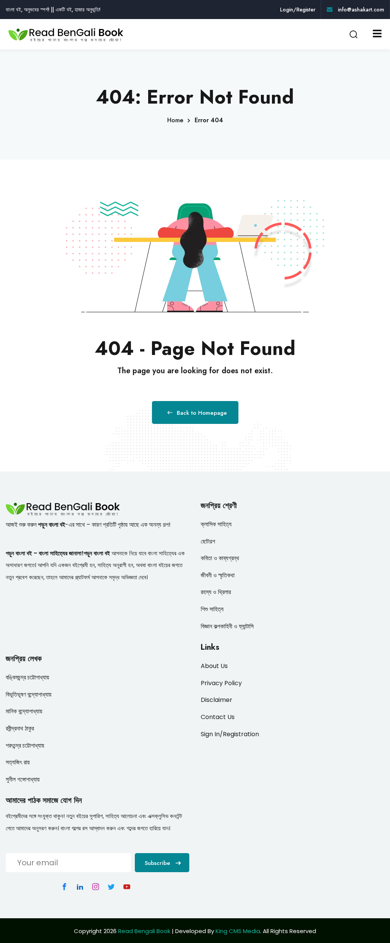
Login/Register (297, 9)
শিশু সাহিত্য (212, 609)
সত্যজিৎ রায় (18, 762)
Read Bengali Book (144, 931)
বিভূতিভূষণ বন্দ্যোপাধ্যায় (28, 694)
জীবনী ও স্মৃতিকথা (218, 575)
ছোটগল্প (208, 541)
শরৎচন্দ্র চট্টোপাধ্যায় (25, 745)
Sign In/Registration (230, 734)
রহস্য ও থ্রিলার (216, 592)
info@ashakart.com (360, 9)
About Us (214, 666)
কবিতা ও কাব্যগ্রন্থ (220, 558)
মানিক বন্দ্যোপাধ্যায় (24, 711)
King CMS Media (238, 931)
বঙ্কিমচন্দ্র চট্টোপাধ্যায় (27, 677)
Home (175, 120)
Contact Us (218, 717)
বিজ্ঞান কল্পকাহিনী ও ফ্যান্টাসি (227, 626)
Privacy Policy (221, 683)
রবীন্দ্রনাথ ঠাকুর (20, 728)
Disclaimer (216, 699)
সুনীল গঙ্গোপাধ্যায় (23, 779)
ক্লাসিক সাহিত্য (216, 524)
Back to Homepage (202, 413)
